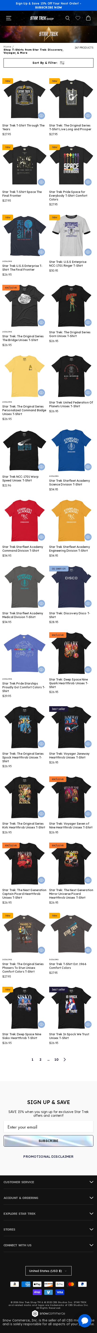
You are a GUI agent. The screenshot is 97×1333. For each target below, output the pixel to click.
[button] (67, 18)
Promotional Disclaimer (48, 1156)
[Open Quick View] (41, 115)
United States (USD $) (45, 1271)
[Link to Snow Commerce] (48, 1316)
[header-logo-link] (42, 18)
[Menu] (9, 18)
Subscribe (48, 1141)
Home (7, 46)
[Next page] (65, 1059)
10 (56, 1059)
